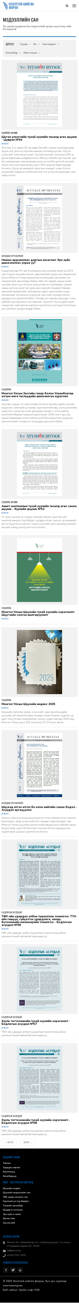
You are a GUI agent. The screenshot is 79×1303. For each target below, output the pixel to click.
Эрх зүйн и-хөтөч (12, 1214)
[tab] (10, 44)
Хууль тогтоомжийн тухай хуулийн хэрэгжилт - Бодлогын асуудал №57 (36, 1023)
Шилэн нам (9, 1218)
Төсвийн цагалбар (13, 1206)
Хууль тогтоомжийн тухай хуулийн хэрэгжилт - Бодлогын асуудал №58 (36, 1122)
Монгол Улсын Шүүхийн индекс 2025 (28, 704)
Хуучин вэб (9, 1223)
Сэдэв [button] (23, 44)
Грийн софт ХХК (29, 1290)
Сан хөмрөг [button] (49, 44)
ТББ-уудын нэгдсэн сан (15, 1197)
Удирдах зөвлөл (11, 1167)
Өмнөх (9, 1142)
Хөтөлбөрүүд (9, 1176)
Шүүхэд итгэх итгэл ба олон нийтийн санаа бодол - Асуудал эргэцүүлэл (39, 809)
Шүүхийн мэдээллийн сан (16, 1193)
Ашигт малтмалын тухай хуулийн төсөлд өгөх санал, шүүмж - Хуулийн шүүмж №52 (39, 508)
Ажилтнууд (9, 1172)
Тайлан (7, 1163)
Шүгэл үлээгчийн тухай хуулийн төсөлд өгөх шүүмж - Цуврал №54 (39, 139)
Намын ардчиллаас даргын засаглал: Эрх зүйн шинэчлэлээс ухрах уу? (36, 262)
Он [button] (34, 44)
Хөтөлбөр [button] (12, 53)
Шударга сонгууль (13, 1210)
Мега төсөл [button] (30, 53)
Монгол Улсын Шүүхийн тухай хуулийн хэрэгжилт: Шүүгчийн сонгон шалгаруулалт (38, 614)
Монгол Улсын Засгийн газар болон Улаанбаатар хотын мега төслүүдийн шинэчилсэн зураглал (37, 395)
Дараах (27, 1142)
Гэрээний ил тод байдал (16, 1201)
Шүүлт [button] (10, 44)
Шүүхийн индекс (12, 1188)
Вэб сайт (8, 1290)
